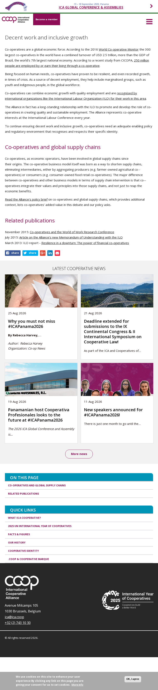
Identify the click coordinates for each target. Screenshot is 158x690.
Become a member (47, 19)
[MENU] (149, 21)
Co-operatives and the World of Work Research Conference (72, 232)
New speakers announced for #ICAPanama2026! (113, 412)
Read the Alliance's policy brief (26, 199)
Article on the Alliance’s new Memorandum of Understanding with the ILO (71, 237)
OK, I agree (132, 679)
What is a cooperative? (24, 518)
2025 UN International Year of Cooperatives (39, 526)
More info (77, 684)
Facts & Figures (19, 534)
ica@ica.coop (14, 617)
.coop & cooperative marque (28, 559)
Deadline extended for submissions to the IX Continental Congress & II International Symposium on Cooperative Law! (113, 331)
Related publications (23, 493)
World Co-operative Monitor (119, 49)
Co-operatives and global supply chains (37, 485)
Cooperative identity (23, 551)
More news (79, 454)
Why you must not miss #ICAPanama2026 (31, 323)
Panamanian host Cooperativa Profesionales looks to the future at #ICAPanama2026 (38, 415)
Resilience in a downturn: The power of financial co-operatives (85, 243)
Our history (17, 542)
